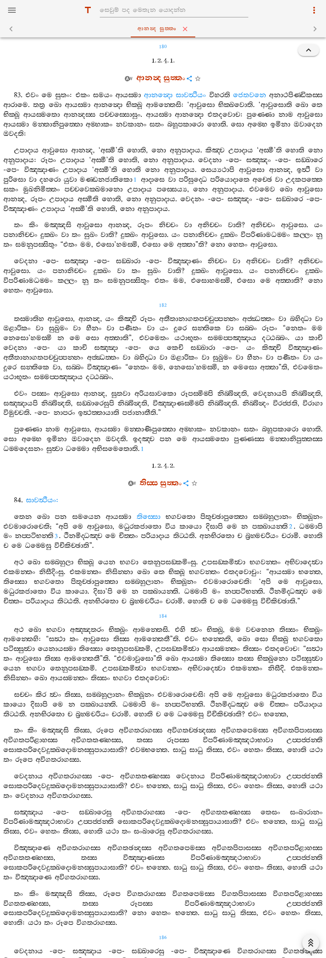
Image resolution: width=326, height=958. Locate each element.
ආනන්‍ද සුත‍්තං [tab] (157, 28)
